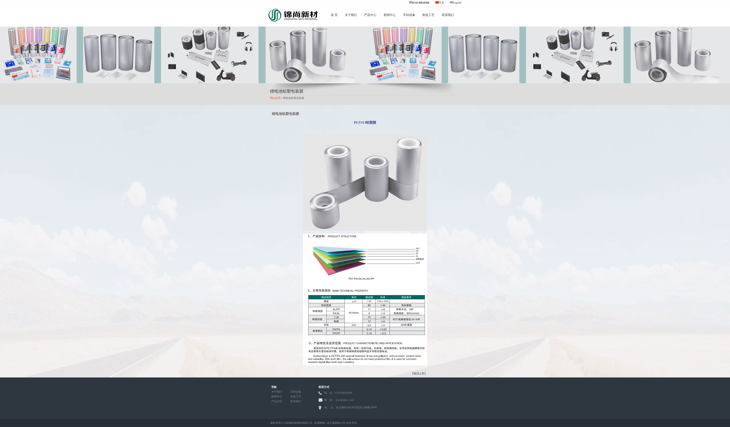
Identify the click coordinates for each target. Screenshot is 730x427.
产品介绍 (276, 401)
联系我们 (448, 15)
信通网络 (319, 422)
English (457, 2)
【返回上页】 (419, 373)
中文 (441, 2)
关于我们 (351, 15)
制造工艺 (428, 15)
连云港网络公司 (336, 422)
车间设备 (409, 15)
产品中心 (370, 15)
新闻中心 (390, 15)
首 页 (334, 15)
